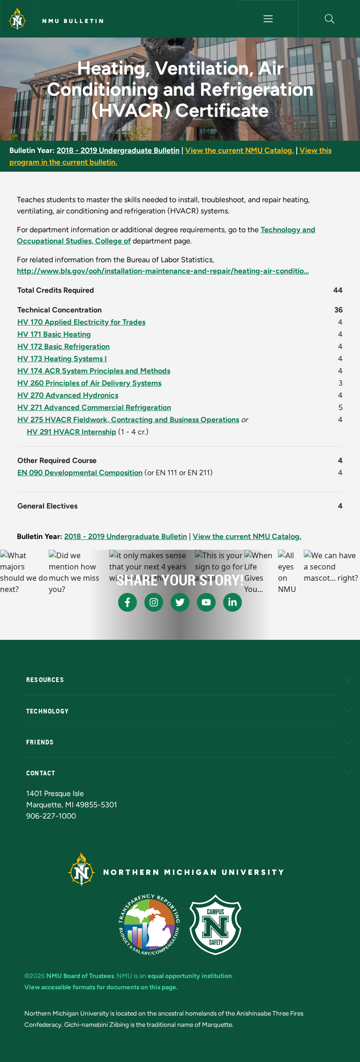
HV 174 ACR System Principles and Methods (93, 370)
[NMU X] (180, 602)
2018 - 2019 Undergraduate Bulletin (118, 150)
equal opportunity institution (190, 975)
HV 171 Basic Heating (54, 334)
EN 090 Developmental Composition (79, 472)
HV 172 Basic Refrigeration (63, 346)
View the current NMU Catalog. (239, 150)
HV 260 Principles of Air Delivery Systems (89, 383)
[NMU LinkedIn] (232, 602)
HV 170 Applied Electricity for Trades (81, 322)
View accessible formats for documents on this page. (101, 987)
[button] (329, 19)
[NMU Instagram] (153, 602)
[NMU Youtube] (206, 602)
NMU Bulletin (73, 21)
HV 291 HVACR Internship (71, 431)
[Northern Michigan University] (17, 19)
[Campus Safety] (215, 924)
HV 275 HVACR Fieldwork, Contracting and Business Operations (128, 419)
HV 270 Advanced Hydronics (67, 395)
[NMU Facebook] (127, 602)
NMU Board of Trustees (80, 975)
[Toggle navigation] (268, 19)
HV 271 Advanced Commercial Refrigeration (94, 407)
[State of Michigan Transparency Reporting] (149, 924)
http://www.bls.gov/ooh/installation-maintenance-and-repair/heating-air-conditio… (163, 270)
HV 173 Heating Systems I (62, 358)
